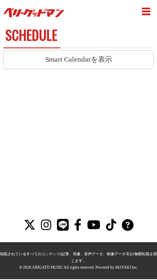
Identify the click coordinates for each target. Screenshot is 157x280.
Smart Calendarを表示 (78, 59)
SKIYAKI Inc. (126, 267)
